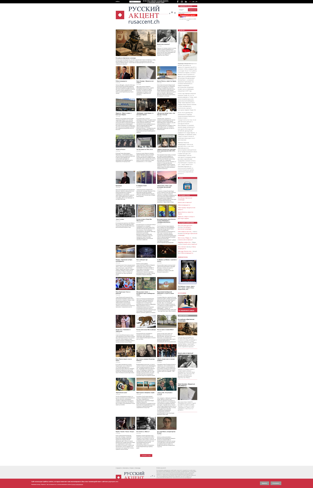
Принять (264, 483)
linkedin (185, 1)
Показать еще (146, 455)
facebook (177, 1)
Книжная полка (183, 257)
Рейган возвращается (184, 205)
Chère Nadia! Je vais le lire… (185, 231)
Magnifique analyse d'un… (184, 242)
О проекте (119, 468)
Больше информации (77, 484)
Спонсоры (137, 468)
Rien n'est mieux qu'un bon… (185, 225)
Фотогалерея (182, 293)
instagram (181, 1)
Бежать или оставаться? (185, 202)
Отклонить (275, 483)
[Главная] (146, 14)
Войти (117, 1)
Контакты (125, 468)
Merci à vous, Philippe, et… (185, 238)
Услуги (131, 468)
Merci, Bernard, (182, 247)
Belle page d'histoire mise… (185, 251)
